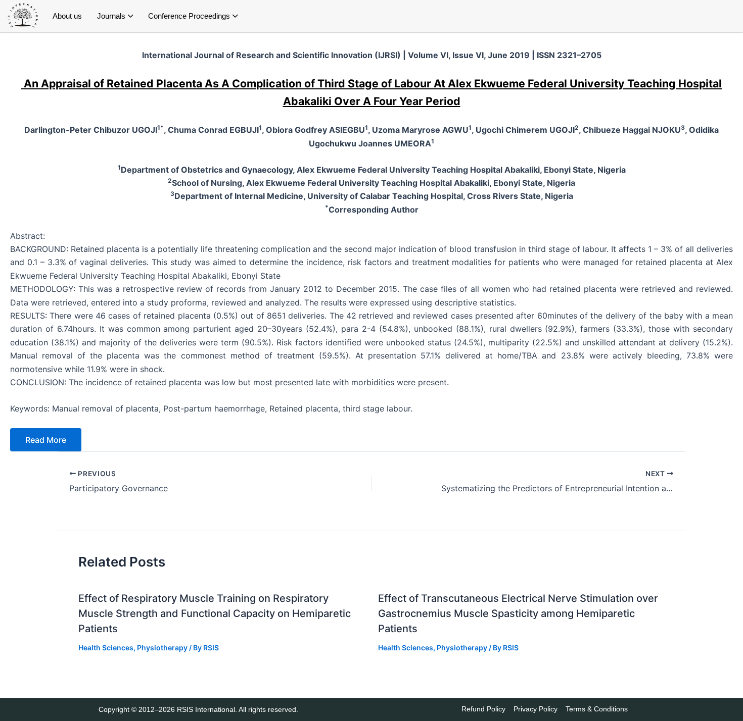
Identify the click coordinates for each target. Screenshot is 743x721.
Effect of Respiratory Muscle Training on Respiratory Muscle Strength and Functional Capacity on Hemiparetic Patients (214, 613)
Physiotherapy (162, 647)
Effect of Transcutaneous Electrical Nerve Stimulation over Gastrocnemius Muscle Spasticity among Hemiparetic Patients (518, 613)
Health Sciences (105, 647)
